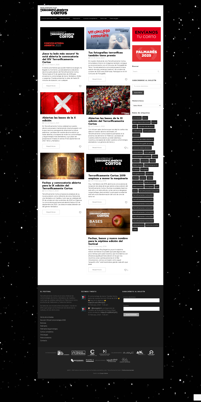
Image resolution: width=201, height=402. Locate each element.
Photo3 (135, 178)
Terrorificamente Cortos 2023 (143, 221)
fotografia (144, 169)
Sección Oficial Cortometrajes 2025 (53, 320)
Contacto (43, 341)
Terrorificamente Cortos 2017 (143, 208)
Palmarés (76, 18)
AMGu (145, 118)
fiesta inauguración (151, 165)
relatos (150, 178)
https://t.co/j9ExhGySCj (109, 312)
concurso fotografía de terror (143, 143)
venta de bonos (138, 225)
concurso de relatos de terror (143, 139)
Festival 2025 (65, 18)
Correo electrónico (129, 297)
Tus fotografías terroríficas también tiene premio (105, 54)
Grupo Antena (104, 373)
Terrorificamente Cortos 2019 (143, 216)
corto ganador (149, 152)
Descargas (114, 18)
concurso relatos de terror (142, 148)
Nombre (126, 305)
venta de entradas (152, 225)
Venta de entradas (46, 317)
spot (156, 186)
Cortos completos (90, 18)
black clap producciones (141, 122)
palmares (149, 173)
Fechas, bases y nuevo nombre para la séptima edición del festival (108, 241)
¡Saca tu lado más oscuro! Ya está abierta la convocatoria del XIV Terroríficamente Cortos (60, 58)
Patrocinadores (45, 338)
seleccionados (138, 186)
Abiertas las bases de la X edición (59, 119)
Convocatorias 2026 (49, 18)
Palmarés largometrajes (49, 329)
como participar (149, 131)
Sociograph (149, 186)
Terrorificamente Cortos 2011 (148, 191)
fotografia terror (138, 173)
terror (135, 191)
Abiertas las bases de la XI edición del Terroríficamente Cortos (106, 121)
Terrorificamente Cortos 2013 (143, 195)
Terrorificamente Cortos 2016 (143, 204)
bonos (154, 122)
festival (152, 161)
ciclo (134, 126)
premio (142, 178)
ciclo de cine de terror (146, 126)
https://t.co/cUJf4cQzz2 (96, 302)
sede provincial (150, 182)
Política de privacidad (128, 370)
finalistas (136, 169)
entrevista (144, 161)
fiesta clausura (138, 165)
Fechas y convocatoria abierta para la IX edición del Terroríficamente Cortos (61, 185)
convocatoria (137, 152)
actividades (137, 118)
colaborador (137, 131)
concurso (136, 135)
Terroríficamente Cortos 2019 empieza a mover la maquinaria (108, 177)
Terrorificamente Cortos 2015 (143, 199)
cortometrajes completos (142, 156)
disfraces (136, 161)
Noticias (103, 18)
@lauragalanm (97, 308)
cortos (155, 156)
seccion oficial (138, 182)
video (135, 229)
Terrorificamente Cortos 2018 (143, 212)
